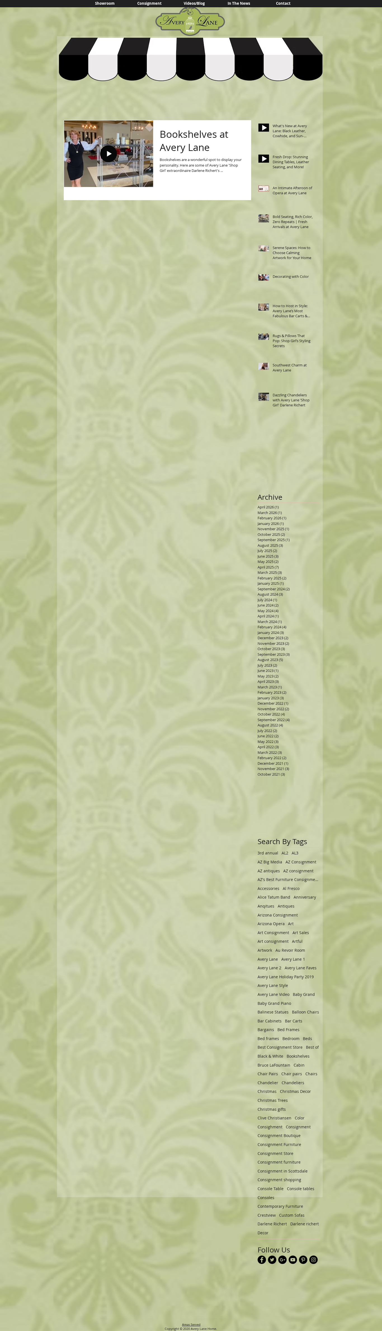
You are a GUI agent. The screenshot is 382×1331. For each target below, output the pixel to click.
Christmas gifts (272, 1109)
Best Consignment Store (280, 1047)
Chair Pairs (268, 1073)
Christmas (267, 1091)
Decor (263, 1232)
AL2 (285, 853)
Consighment (270, 1126)
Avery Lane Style (273, 985)
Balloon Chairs (305, 1012)
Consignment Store (275, 1153)
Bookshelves (298, 1056)
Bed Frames (288, 1029)
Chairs (311, 1073)
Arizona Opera (271, 923)
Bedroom (291, 1038)
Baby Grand (304, 994)
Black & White (270, 1056)
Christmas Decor (295, 1091)
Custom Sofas (292, 1215)
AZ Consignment (301, 862)
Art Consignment (273, 932)
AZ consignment (298, 870)
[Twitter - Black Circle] (272, 1260)
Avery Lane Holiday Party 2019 (286, 976)
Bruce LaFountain (274, 1065)
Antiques (286, 906)
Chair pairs (291, 1073)
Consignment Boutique (279, 1135)
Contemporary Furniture (280, 1206)
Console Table (271, 1188)
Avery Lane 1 (293, 959)
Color (300, 1118)
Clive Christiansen (274, 1118)
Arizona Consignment (278, 915)
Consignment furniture (279, 1162)
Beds (307, 1038)
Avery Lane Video (273, 994)
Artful (297, 941)
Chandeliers (293, 1082)
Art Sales (301, 932)
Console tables (300, 1188)
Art (291, 923)
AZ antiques (269, 870)
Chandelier (268, 1082)
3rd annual (268, 853)
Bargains (266, 1029)
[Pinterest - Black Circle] (303, 1260)
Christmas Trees (273, 1100)
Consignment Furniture (279, 1144)
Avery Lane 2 (269, 967)
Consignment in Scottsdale (283, 1171)
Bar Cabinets (270, 1021)
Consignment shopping (279, 1179)
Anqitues (266, 906)
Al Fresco (291, 888)
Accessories (268, 888)
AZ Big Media (270, 862)
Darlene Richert (272, 1223)
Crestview (267, 1215)
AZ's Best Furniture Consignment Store (288, 879)
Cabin (299, 1065)
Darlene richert (304, 1223)
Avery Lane (268, 959)
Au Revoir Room (290, 950)
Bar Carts (293, 1021)
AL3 (295, 853)
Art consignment (273, 941)
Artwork (265, 950)
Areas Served (191, 1324)
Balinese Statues (273, 1012)
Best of (312, 1047)
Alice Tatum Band (274, 897)
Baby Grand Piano (274, 1003)
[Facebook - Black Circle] (262, 1260)
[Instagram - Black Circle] (313, 1260)
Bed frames (268, 1038)
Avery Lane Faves (301, 967)
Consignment (298, 1126)
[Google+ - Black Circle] (282, 1260)
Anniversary (305, 897)
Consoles (266, 1197)
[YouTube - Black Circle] (293, 1260)
